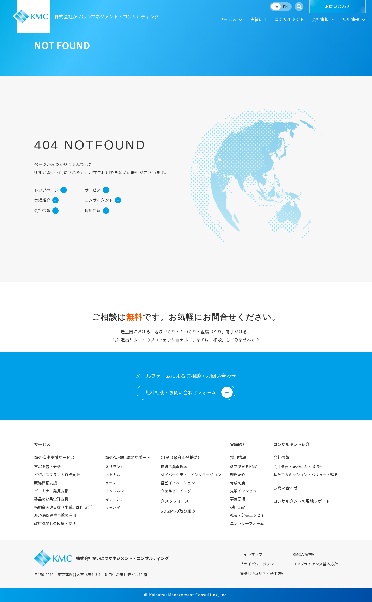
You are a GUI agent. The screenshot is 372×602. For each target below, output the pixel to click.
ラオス (110, 482)
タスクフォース (175, 501)
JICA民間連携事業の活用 (55, 515)
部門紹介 (237, 474)
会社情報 (320, 19)
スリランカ (114, 466)
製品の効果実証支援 (51, 499)
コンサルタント (289, 19)
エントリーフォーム (247, 523)
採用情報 (350, 19)
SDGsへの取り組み (178, 511)
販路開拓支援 (45, 482)
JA (276, 6)
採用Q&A (237, 507)
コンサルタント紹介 (291, 444)
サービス (228, 19)
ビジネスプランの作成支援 (57, 474)
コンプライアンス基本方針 (315, 563)
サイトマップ (251, 554)
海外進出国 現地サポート (128, 457)
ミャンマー (114, 507)
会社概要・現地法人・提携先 (298, 466)
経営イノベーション (178, 482)
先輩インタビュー (245, 490)
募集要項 (237, 499)
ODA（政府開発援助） (181, 457)
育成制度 (237, 482)
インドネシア (116, 490)
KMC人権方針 (304, 554)
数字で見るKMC (243, 466)
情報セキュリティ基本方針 (262, 573)
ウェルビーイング (176, 490)
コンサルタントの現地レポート (301, 501)
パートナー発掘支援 (51, 490)
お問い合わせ (337, 6)
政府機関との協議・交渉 (55, 523)
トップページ (46, 190)
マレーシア (114, 499)
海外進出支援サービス (54, 457)
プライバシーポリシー (259, 563)
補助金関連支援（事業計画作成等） (64, 507)
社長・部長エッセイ (247, 515)
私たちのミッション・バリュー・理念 (305, 474)
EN (285, 6)
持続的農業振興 (174, 466)
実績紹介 (258, 19)
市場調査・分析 (47, 466)
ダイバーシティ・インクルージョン (191, 474)
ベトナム (112, 474)
